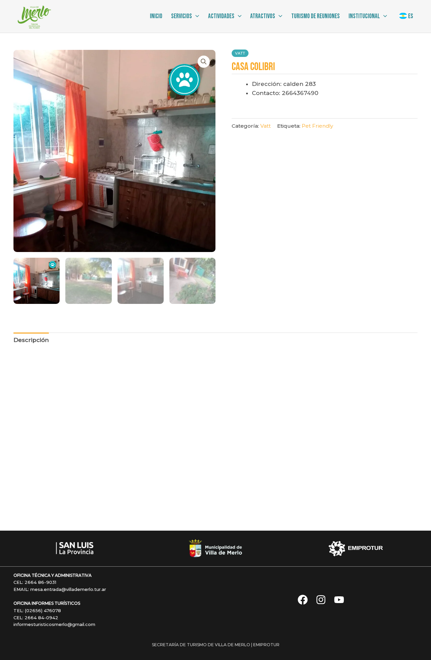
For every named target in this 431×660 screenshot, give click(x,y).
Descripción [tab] (31, 340)
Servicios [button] (181, 16)
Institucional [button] (364, 16)
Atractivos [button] (262, 16)
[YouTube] (339, 600)
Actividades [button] (221, 16)
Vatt (240, 53)
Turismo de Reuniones (315, 16)
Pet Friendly (317, 126)
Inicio (156, 16)
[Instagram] (321, 600)
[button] (195, 16)
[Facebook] (303, 600)
